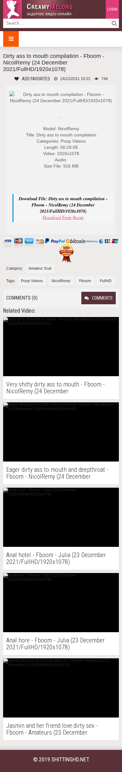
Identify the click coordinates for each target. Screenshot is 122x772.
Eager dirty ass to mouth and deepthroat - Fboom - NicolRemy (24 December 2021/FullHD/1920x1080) (57, 473)
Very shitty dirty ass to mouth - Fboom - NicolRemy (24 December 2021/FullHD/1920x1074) (55, 388)
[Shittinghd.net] (40, 9)
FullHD (106, 281)
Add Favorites (36, 78)
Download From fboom (63, 217)
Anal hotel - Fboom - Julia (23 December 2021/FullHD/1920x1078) (56, 558)
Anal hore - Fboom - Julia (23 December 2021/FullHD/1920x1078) (55, 644)
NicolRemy (61, 281)
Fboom (85, 281)
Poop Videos (32, 281)
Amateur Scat (39, 268)
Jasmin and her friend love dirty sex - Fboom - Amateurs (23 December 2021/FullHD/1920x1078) (52, 729)
